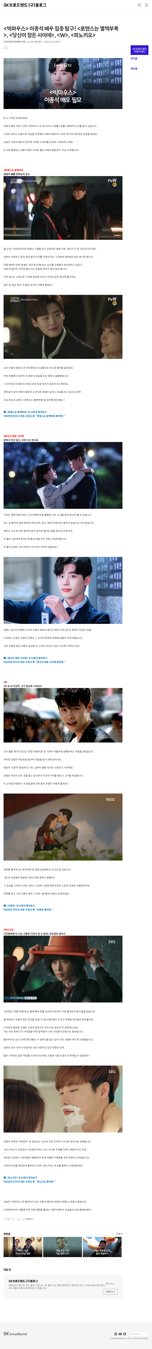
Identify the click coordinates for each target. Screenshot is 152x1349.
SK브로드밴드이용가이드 (139, 50)
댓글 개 (7, 1270)
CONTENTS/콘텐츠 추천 (15, 42)
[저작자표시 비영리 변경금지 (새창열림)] (39, 1219)
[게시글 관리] (18, 1219)
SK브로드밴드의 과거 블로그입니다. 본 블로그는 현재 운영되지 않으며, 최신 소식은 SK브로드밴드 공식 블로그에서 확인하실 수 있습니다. (57, 1286)
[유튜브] (120, 1334)
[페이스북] (124, 1334)
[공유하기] (13, 1219)
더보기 (119, 1234)
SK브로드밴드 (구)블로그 (25, 5)
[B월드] (116, 1334)
